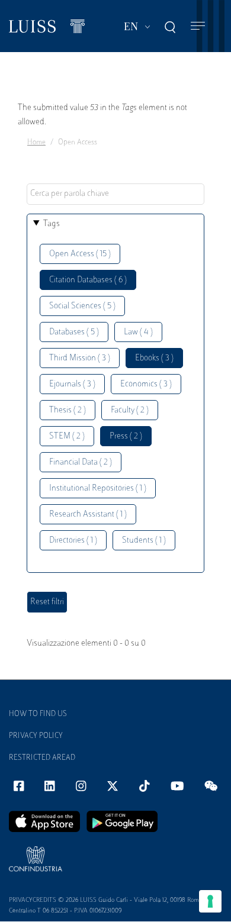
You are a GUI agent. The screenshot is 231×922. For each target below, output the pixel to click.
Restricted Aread (42, 758)
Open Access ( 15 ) (80, 254)
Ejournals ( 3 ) (72, 384)
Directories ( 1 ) (73, 540)
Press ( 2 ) (126, 436)
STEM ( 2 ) (67, 436)
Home (36, 142)
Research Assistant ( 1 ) (88, 514)
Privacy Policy (36, 736)
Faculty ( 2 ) (130, 410)
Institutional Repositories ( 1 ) (97, 488)
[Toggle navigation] (198, 26)
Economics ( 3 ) (146, 384)
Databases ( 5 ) (74, 332)
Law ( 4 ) (138, 332)
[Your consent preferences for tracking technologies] (210, 901)
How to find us (38, 714)
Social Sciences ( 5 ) (82, 306)
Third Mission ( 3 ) (79, 358)
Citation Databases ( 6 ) (88, 280)
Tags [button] (51, 224)
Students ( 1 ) (144, 540)
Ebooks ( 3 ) (154, 358)
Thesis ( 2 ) (67, 410)
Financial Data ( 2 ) (80, 462)
